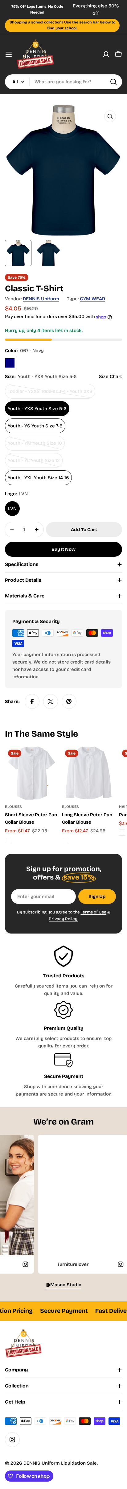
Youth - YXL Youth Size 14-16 (38, 477)
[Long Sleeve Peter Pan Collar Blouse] (88, 773)
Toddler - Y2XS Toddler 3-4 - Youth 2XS (50, 394)
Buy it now (63, 549)
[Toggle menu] (8, 54)
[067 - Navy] (10, 363)
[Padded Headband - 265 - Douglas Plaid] (122, 833)
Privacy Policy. (63, 918)
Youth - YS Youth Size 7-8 (35, 426)
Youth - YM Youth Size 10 (35, 445)
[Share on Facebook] (32, 701)
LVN (12, 508)
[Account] (106, 54)
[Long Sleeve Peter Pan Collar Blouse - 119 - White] (65, 840)
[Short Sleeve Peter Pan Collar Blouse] (31, 773)
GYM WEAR (92, 299)
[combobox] (63, 81)
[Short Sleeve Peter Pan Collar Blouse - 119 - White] (8, 840)
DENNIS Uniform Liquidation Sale (60, 1463)
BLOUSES (13, 807)
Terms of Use (93, 912)
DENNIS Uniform (41, 299)
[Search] (113, 81)
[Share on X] (50, 701)
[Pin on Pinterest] (69, 701)
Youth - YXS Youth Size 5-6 (37, 408)
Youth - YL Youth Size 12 (34, 463)
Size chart (110, 376)
